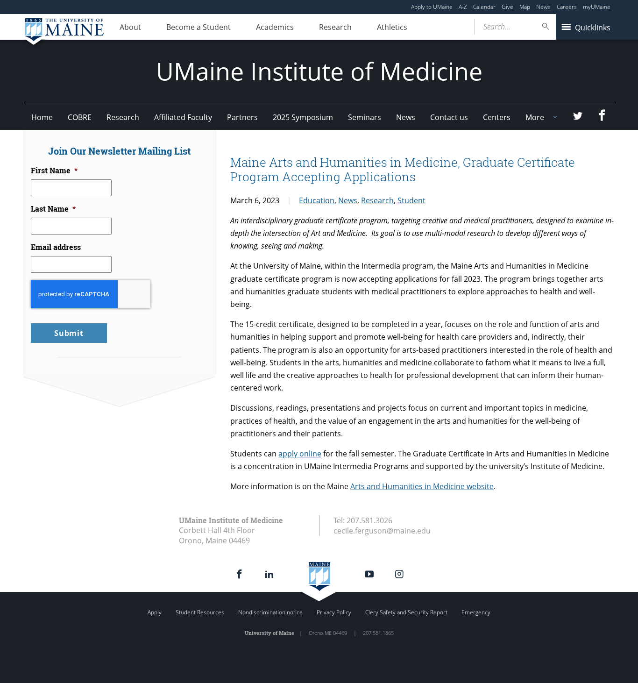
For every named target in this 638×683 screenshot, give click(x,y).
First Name (54, 170)
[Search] (546, 26)
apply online (299, 453)
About (130, 27)
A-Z (463, 7)
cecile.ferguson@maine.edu (382, 531)
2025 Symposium (303, 117)
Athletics (392, 27)
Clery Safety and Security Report (406, 612)
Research (335, 27)
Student (411, 200)
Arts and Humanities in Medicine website (422, 486)
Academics (275, 27)
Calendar (484, 7)
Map (524, 7)
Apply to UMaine (432, 7)
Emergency (475, 612)
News (543, 7)
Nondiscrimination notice (270, 612)
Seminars (364, 117)
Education (316, 200)
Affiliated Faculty (183, 117)
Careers (567, 7)
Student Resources (200, 612)
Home (42, 117)
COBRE (80, 117)
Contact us (449, 117)
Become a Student (198, 27)
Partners (242, 117)
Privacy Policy (334, 612)
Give (507, 7)
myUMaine (596, 7)
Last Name (53, 208)
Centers (496, 117)
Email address (56, 247)
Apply (155, 612)
